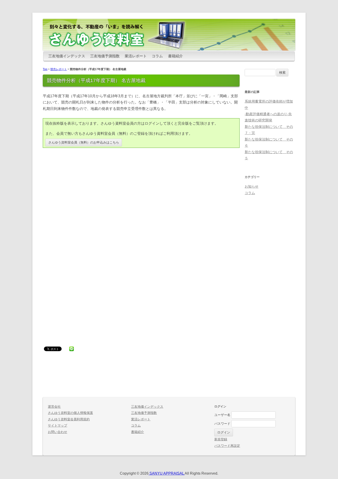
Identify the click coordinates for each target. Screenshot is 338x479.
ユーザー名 (222, 415)
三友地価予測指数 (105, 56)
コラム (157, 56)
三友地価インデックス (66, 56)
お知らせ (251, 186)
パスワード (222, 423)
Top (45, 69)
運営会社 (54, 406)
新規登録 (220, 439)
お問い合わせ (57, 432)
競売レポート (58, 69)
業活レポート (136, 56)
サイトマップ (57, 425)
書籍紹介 (175, 56)
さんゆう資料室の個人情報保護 (70, 413)
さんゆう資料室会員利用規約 (69, 419)
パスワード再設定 (227, 445)
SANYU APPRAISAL (167, 473)
